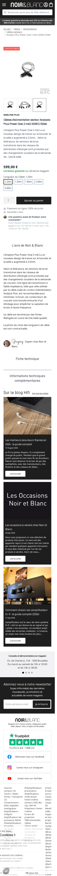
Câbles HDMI (31, 826)
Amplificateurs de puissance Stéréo (12, 819)
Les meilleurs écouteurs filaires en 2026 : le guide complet (25, 442)
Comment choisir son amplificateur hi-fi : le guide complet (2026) (26, 612)
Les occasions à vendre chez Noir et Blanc (26, 527)
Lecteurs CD (10, 790)
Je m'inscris (41, 704)
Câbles (17, 29)
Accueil (7, 29)
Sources (8, 787)
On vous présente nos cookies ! (17, 861)
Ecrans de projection (29, 816)
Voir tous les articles (40, 393)
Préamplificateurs (12, 823)
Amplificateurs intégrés (11, 813)
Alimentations (30, 29)
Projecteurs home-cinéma (34, 810)
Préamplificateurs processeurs (33, 789)
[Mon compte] (45, 4)
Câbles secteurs (14, 31)
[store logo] (27, 4)
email (11, 225)
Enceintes (9, 826)
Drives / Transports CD (13, 798)
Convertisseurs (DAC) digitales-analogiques (11, 805)
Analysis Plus (11, 114)
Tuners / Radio (11, 793)
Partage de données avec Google (18, 858)
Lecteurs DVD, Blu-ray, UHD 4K (34, 804)
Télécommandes (32, 820)
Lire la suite (15, 156)
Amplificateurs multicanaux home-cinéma (32, 796)
